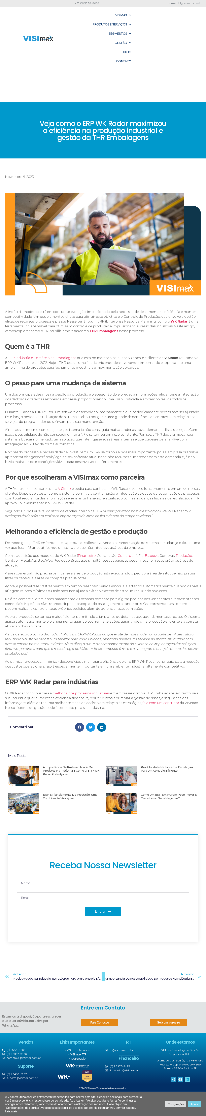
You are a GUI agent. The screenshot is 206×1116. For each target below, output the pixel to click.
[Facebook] (180, 1079)
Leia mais (11, 1111)
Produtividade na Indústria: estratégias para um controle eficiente (167, 769)
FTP (84, 1054)
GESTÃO (121, 43)
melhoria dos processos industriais (81, 693)
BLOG (127, 52)
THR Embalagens (104, 331)
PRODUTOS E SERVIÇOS (110, 24)
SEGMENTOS (118, 33)
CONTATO (123, 61)
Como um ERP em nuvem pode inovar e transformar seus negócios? (169, 796)
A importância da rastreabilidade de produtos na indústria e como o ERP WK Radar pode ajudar (71, 770)
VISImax (65, 489)
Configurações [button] (176, 1104)
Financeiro (87, 556)
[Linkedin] (187, 1079)
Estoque (151, 556)
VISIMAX (121, 15)
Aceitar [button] (195, 1104)
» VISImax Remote (77, 1050)
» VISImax (75, 1054)
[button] (79, 727)
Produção (184, 556)
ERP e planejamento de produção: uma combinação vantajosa (70, 796)
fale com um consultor (160, 703)
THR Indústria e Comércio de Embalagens (42, 358)
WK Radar (179, 321)
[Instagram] (173, 1079)
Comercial (126, 556)
